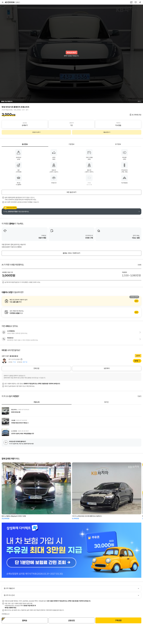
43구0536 (12, 2)
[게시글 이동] (71, 411)
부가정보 (118, 144)
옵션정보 (25, 144)
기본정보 (71, 144)
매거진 (106, 402)
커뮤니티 (37, 402)
